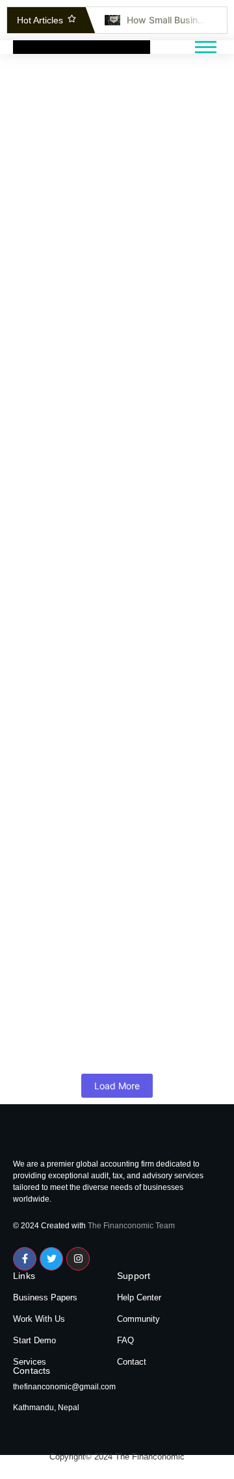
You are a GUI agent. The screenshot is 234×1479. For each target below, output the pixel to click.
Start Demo (34, 1340)
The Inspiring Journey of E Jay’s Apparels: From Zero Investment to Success (114, 506)
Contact (131, 1362)
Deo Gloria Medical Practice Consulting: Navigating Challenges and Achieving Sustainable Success (99, 346)
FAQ (125, 1340)
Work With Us (39, 1319)
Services (29, 1362)
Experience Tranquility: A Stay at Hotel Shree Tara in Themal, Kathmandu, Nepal (115, 964)
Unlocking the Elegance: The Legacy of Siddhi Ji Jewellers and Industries (104, 812)
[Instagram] (78, 1258)
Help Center (139, 1297)
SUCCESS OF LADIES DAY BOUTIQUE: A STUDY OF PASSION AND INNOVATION (98, 659)
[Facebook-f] (24, 1258)
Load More (117, 1085)
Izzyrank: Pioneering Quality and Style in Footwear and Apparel (114, 178)
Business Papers (45, 1297)
